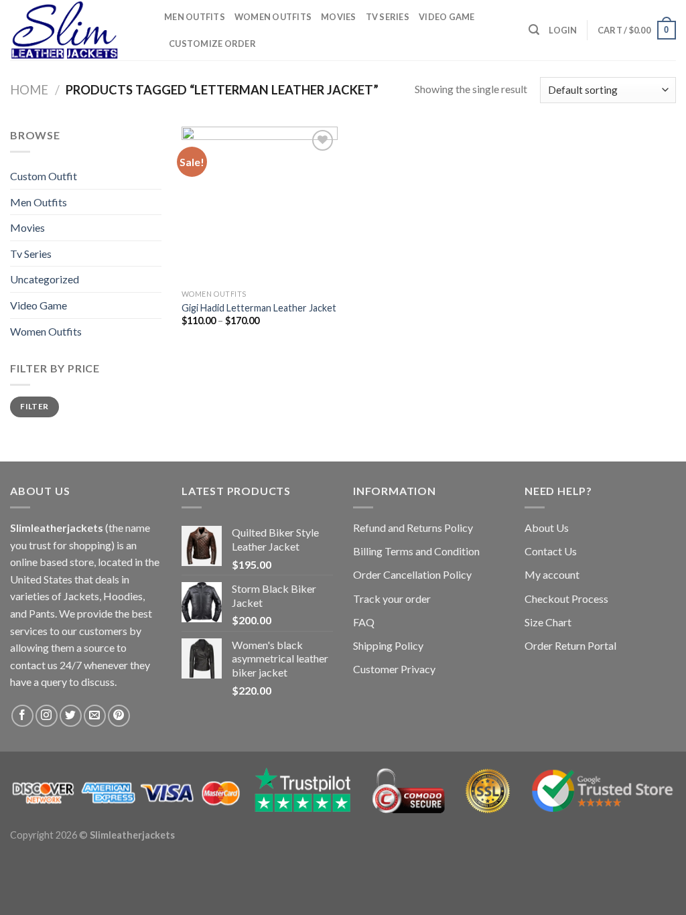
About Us (547, 527)
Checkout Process (566, 598)
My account (552, 574)
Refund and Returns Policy (413, 527)
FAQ (363, 622)
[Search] (534, 30)
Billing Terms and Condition (416, 551)
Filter (34, 406)
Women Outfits (273, 16)
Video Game (447, 16)
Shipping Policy (388, 645)
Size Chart (548, 622)
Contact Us (551, 551)
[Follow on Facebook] (22, 716)
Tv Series (387, 16)
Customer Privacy (394, 668)
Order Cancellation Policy (412, 574)
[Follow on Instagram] (47, 716)
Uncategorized (44, 279)
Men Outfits (194, 16)
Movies (338, 16)
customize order (212, 43)
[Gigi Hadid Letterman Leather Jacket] (260, 205)
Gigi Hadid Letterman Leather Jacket (259, 307)
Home (29, 89)
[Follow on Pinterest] (119, 716)
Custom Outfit (43, 175)
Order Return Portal (570, 645)
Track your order (392, 598)
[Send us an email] (95, 716)
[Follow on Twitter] (71, 716)
